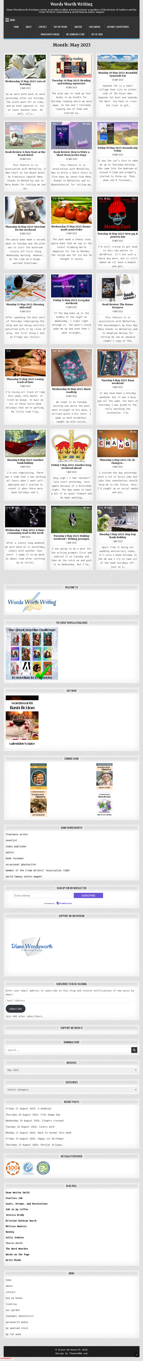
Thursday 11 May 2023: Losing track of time (25, 381)
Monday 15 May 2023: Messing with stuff (25, 306)
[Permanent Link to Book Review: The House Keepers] (117, 288)
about (29, 27)
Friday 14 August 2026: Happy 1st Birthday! (35, 1138)
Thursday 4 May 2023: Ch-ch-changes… (118, 461)
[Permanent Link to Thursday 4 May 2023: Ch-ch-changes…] (117, 443)
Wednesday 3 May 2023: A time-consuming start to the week (25, 532)
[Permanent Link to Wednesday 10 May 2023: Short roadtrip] (71, 367)
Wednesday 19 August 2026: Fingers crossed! (35, 1120)
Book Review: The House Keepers (117, 306)
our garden (94, 27)
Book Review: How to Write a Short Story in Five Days (71, 153)
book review (25, 129)
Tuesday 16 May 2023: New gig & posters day (117, 235)
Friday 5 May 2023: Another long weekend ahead (71, 466)
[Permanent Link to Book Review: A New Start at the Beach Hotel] (25, 135)
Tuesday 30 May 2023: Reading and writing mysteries (71, 82)
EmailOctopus (65, 903)
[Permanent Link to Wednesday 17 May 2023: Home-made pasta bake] (71, 210)
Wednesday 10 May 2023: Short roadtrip (71, 391)
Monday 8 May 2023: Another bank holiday (25, 461)
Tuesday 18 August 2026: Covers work (30, 1126)
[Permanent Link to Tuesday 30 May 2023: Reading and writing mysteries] (71, 66)
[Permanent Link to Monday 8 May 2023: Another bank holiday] (25, 443)
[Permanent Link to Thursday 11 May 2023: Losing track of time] (25, 363)
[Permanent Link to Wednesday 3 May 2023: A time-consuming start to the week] (25, 516)
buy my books (60, 27)
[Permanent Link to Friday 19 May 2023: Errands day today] (117, 133)
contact (43, 27)
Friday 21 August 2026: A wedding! (29, 1108)
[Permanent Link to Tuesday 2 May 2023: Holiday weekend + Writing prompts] (71, 519)
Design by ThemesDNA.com (71, 1353)
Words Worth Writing (71, 4)
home (16, 27)
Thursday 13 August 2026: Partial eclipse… (34, 1144)
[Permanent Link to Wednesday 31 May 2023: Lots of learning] (25, 67)
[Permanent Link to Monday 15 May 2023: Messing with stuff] (25, 288)
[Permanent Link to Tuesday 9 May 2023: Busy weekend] (117, 363)
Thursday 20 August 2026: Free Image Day (33, 1114)
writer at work (25, 62)
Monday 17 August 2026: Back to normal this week (38, 1132)
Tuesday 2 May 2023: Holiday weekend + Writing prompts (71, 537)
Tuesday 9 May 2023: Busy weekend (117, 382)
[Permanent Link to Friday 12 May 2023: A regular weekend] (71, 286)
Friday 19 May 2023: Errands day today (118, 149)
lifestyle (117, 62)
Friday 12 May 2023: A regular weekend (71, 302)
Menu (12, 20)
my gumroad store (75, 34)
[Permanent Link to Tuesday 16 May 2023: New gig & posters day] (117, 214)
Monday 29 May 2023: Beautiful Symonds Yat (117, 74)
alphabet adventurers (118, 27)
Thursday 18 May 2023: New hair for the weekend (25, 228)
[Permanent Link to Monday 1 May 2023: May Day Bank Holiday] (117, 519)
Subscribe (15, 1008)
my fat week (97, 34)
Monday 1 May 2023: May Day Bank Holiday (117, 536)
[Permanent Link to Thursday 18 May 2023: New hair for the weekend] (25, 210)
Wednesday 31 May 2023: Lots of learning (25, 83)
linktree (78, 27)
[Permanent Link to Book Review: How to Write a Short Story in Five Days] (71, 135)
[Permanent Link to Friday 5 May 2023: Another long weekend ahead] (71, 446)
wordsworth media (50, 34)
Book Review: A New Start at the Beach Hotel (25, 153)
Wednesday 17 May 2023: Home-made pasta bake (71, 228)
